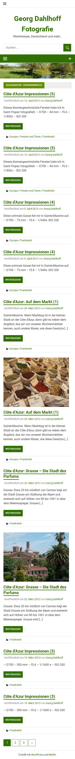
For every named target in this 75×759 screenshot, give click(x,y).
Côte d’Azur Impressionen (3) (29, 696)
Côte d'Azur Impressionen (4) (29, 202)
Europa (14, 136)
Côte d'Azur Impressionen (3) (29, 651)
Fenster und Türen (30, 136)
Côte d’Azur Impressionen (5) (29, 148)
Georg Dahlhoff (53, 100)
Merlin (52, 754)
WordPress (37, 754)
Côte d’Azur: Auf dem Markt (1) (31, 412)
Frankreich (49, 136)
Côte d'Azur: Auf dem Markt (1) (30, 302)
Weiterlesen (13, 126)
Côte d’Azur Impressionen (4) (29, 252)
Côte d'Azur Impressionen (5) (29, 94)
